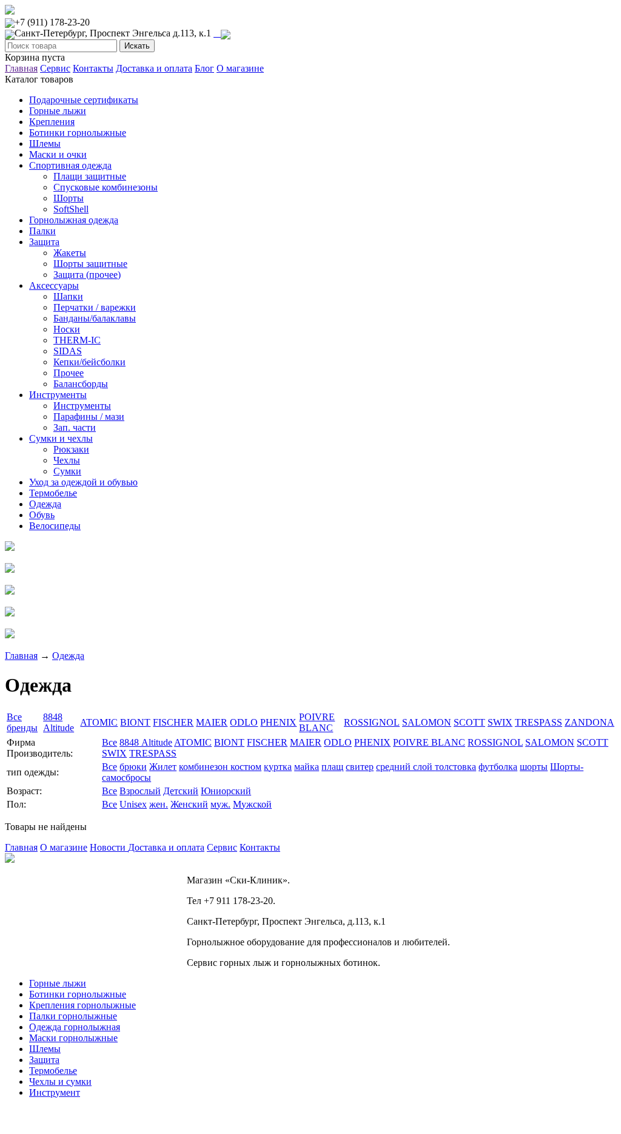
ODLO (244, 722)
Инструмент (54, 1092)
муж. (220, 804)
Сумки (67, 471)
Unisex (133, 804)
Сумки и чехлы (61, 438)
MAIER (211, 722)
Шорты (68, 198)
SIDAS (67, 351)
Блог (204, 68)
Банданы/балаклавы (94, 318)
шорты (534, 766)
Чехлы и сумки (60, 1081)
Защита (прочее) (87, 274)
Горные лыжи (57, 111)
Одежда (45, 504)
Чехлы (66, 460)
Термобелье (53, 493)
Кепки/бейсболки (89, 362)
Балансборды (80, 384)
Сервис (55, 68)
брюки (133, 766)
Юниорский (226, 791)
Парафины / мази (88, 416)
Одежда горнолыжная (74, 1027)
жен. (158, 804)
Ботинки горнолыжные (77, 132)
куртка (278, 766)
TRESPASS (538, 722)
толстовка (455, 766)
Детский (180, 791)
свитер (360, 766)
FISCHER (173, 722)
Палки (42, 231)
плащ (332, 766)
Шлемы (45, 143)
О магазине (240, 68)
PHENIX (278, 722)
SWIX (500, 722)
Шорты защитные (90, 263)
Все (109, 742)
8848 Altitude (58, 722)
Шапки (68, 296)
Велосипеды (55, 526)
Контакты (93, 68)
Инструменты (58, 395)
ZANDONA (589, 722)
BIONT (135, 722)
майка (306, 766)
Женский (189, 804)
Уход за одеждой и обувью (83, 482)
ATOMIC (99, 722)
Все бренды (22, 722)
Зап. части (74, 427)
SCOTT (469, 722)
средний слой (405, 766)
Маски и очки (58, 154)
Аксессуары (54, 285)
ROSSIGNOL (372, 722)
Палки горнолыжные (73, 1016)
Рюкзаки (71, 449)
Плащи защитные (89, 176)
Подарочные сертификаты (83, 100)
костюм (245, 766)
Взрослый (140, 791)
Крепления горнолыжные (82, 1005)
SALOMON (426, 722)
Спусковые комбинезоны (105, 187)
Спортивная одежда (70, 165)
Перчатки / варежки (94, 307)
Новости (109, 847)
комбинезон (204, 766)
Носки (66, 329)
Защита (44, 242)
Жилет (162, 766)
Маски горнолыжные (73, 1038)
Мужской (252, 804)
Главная (21, 68)
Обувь (42, 515)
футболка (497, 766)
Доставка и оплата (154, 68)
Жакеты (69, 253)
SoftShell (71, 209)
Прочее (68, 373)
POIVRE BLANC (317, 722)
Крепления (52, 121)
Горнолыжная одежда (73, 220)
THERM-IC (77, 340)
